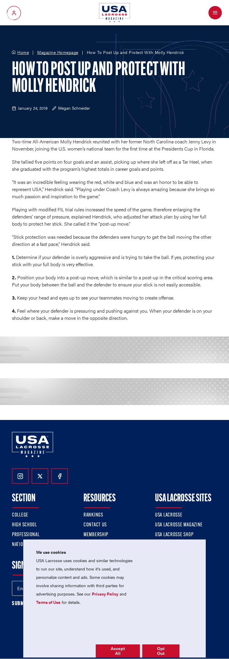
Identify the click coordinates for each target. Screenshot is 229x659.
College (20, 515)
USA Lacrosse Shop (174, 535)
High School (24, 525)
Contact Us (95, 525)
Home (23, 52)
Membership (95, 535)
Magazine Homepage (57, 52)
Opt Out (161, 651)
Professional (26, 535)
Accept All (118, 651)
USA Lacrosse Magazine (179, 525)
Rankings (93, 515)
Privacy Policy (105, 594)
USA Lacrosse (168, 515)
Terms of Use (48, 602)
